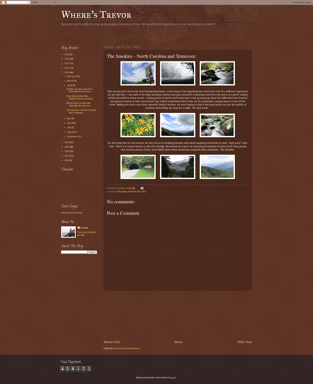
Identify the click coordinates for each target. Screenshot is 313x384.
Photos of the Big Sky (71, 213)
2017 (67, 156)
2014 (67, 142)
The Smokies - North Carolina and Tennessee (81, 111)
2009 (67, 54)
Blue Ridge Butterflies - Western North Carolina (79, 97)
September (73, 136)
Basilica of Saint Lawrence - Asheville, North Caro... (79, 90)
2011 (67, 63)
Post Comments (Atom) (128, 348)
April (70, 85)
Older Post (244, 342)
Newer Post (112, 342)
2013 (67, 72)
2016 (67, 151)
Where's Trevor (96, 14)
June (69, 123)
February (72, 76)
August (70, 132)
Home (178, 342)
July (69, 127)
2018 (67, 160)
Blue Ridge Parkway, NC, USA (131, 191)
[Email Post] (142, 188)
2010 (67, 59)
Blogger (172, 377)
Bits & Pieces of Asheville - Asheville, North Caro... (79, 104)
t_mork (84, 228)
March (70, 80)
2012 (67, 68)
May (69, 118)
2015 (67, 147)
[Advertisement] (99, 35)
